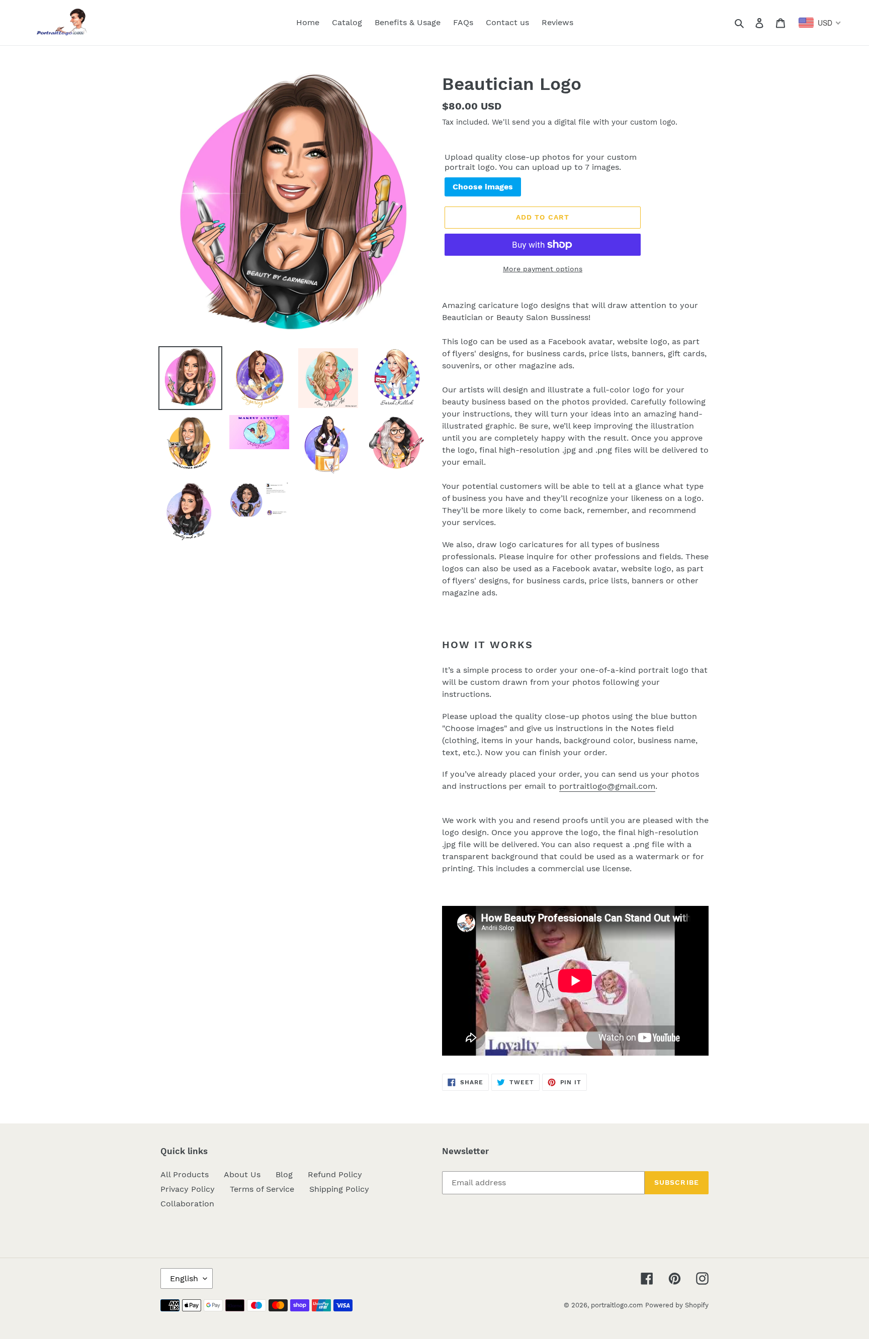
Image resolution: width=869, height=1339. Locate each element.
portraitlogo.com (617, 1305)
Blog (284, 1174)
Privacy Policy (187, 1189)
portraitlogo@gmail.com (607, 786)
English (184, 1278)
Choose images (483, 186)
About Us (242, 1174)
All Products (184, 1174)
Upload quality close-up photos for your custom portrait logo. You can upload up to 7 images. (541, 162)
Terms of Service (262, 1189)
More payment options (542, 269)
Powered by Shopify (677, 1305)
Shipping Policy (339, 1189)
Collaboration (187, 1203)
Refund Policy (335, 1174)
